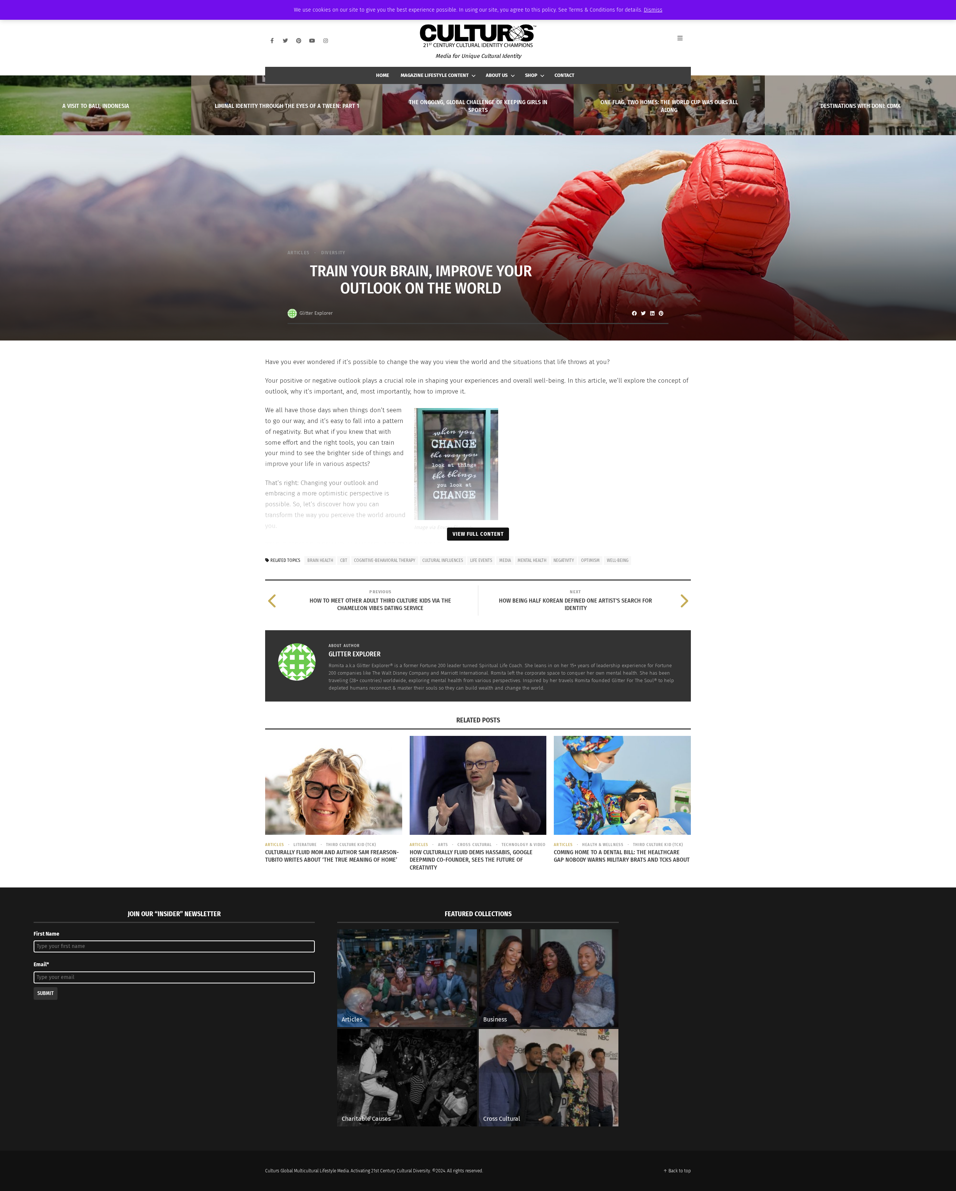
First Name (46, 934)
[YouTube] (312, 40)
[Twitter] (285, 40)
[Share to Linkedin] (652, 313)
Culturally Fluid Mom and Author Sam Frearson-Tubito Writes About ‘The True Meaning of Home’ (332, 856)
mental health (532, 560)
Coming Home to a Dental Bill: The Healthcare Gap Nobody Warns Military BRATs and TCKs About (622, 856)
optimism (590, 560)
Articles (299, 252)
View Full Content (478, 534)
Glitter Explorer (316, 313)
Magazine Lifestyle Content (435, 75)
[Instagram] (325, 40)
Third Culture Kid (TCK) (351, 845)
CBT (343, 560)
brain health (320, 560)
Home (382, 75)
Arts (443, 845)
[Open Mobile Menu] (684, 40)
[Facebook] (272, 40)
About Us (497, 75)
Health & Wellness (603, 845)
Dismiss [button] (653, 10)
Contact (564, 75)
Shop (531, 75)
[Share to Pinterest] (661, 313)
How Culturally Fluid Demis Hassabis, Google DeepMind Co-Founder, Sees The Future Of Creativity (471, 860)
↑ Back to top (677, 1170)
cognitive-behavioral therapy (384, 560)
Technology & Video (524, 845)
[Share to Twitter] (643, 313)
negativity (563, 560)
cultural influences (442, 560)
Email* (41, 964)
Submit (45, 993)
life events (481, 560)
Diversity (333, 252)
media (505, 560)
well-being (617, 560)
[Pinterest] (298, 40)
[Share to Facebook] (634, 313)
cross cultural (474, 845)
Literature (305, 845)
